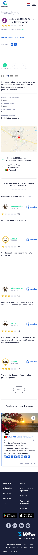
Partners (23, 496)
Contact (23, 69)
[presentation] (4, 440)
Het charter (7, 493)
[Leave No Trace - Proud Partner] (27, 535)
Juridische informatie (13, 545)
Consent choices (26, 547)
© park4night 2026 (10, 551)
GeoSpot (23, 509)
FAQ (4, 503)
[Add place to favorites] (33, 418)
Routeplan (4, 69)
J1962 (22, 29)
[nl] (28, 4)
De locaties (14, 12)
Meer (19, 390)
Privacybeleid (13, 547)
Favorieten (14, 69)
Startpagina (4, 12)
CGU (25, 545)
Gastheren (7, 498)
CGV (31, 545)
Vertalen (33, 207)
